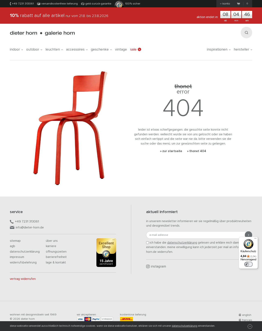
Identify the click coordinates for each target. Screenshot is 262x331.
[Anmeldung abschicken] (248, 235)
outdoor (32, 49)
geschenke (100, 49)
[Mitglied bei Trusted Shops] (106, 253)
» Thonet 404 (196, 151)
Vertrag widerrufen (23, 278)
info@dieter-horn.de (30, 227)
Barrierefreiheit (56, 257)
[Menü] (255, 239)
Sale (133, 49)
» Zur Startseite (171, 151)
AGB (12, 246)
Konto (226, 3)
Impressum (17, 257)
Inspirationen (217, 49)
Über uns (52, 240)
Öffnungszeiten (56, 251)
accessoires (75, 49)
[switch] (248, 264)
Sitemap (15, 240)
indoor (15, 49)
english (246, 315)
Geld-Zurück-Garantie (98, 3)
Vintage (121, 49)
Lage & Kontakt (56, 262)
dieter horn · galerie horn (42, 33)
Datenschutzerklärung (25, 251)
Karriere (51, 246)
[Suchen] (246, 32)
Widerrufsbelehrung (23, 262)
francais (247, 320)
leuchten (52, 49)
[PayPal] (96, 319)
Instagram (158, 266)
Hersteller (241, 49)
